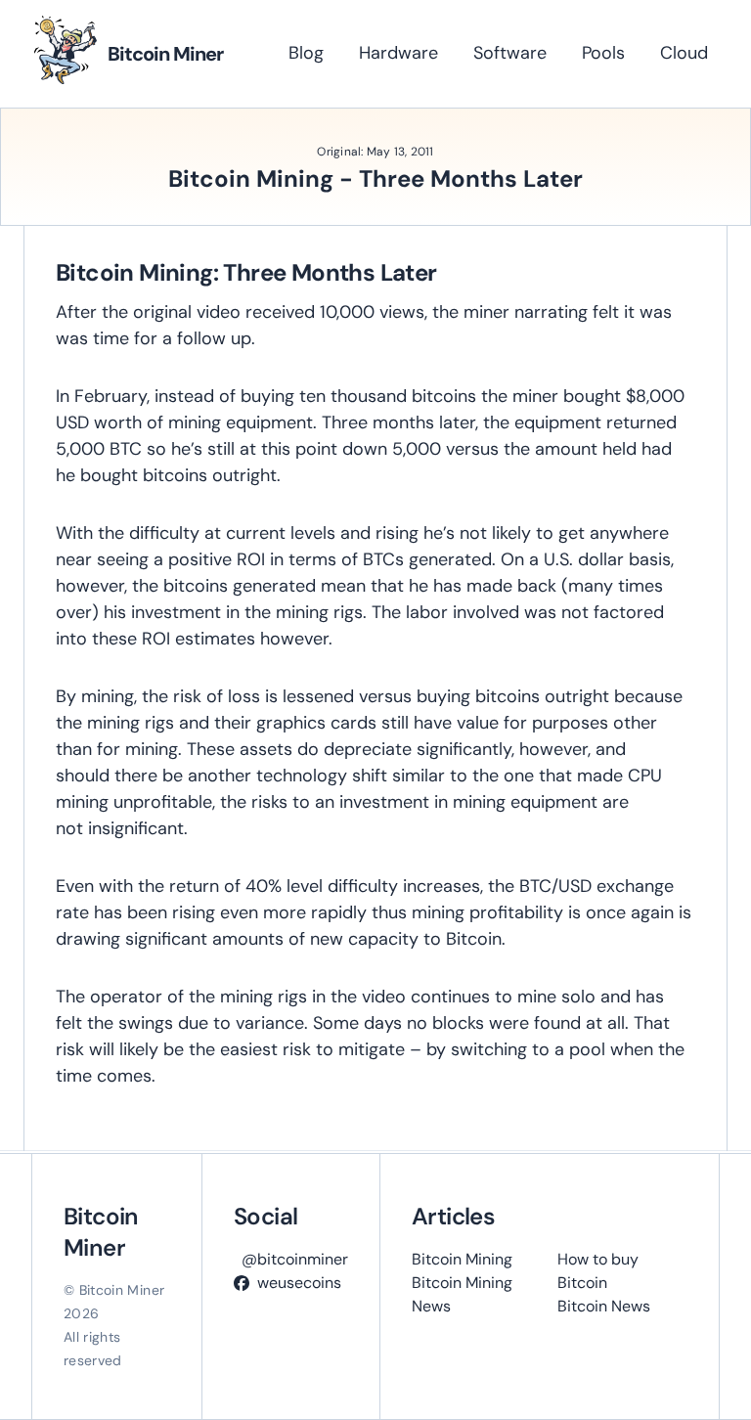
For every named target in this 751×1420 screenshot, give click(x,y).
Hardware (398, 53)
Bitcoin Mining (462, 1259)
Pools (603, 53)
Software (510, 53)
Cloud (684, 53)
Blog (306, 53)
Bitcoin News (603, 1306)
